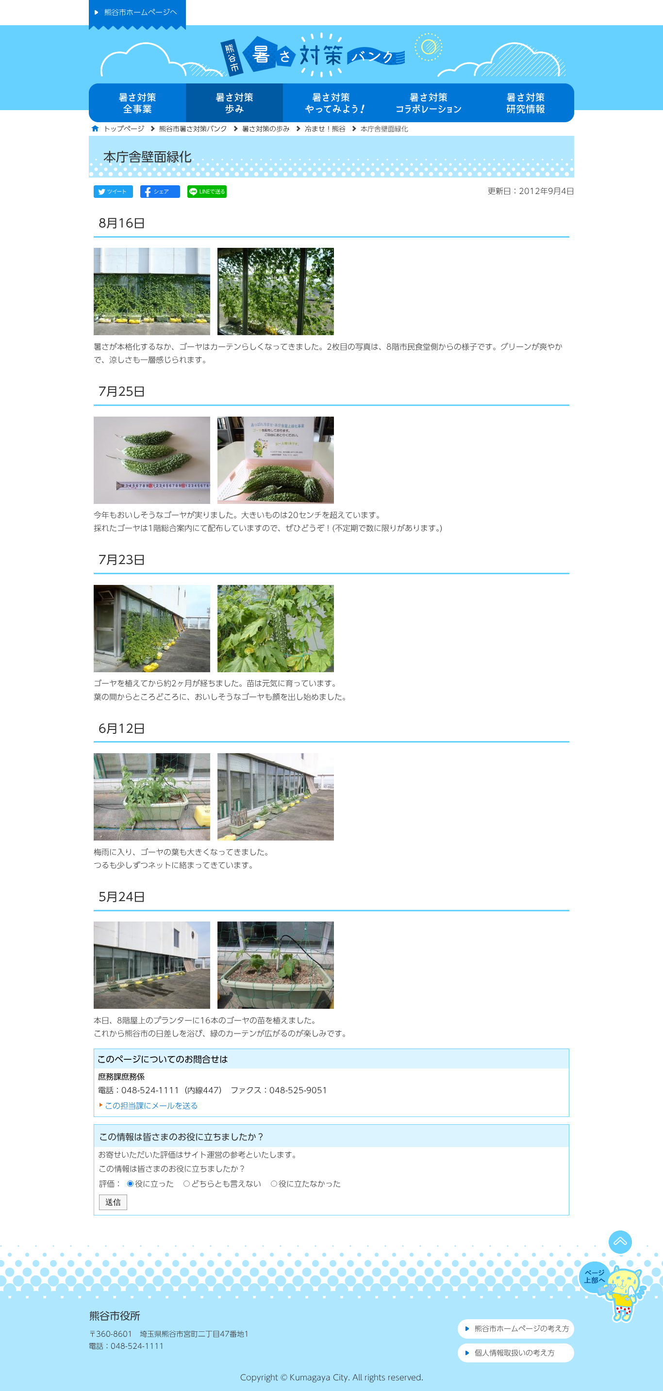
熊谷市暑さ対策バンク (193, 129)
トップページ (123, 129)
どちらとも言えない (226, 1184)
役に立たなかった (310, 1184)
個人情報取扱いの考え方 (515, 1353)
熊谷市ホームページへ (140, 12)
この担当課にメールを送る (151, 1106)
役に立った (154, 1184)
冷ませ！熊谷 (325, 129)
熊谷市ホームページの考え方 (522, 1328)
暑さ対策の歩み (266, 129)
